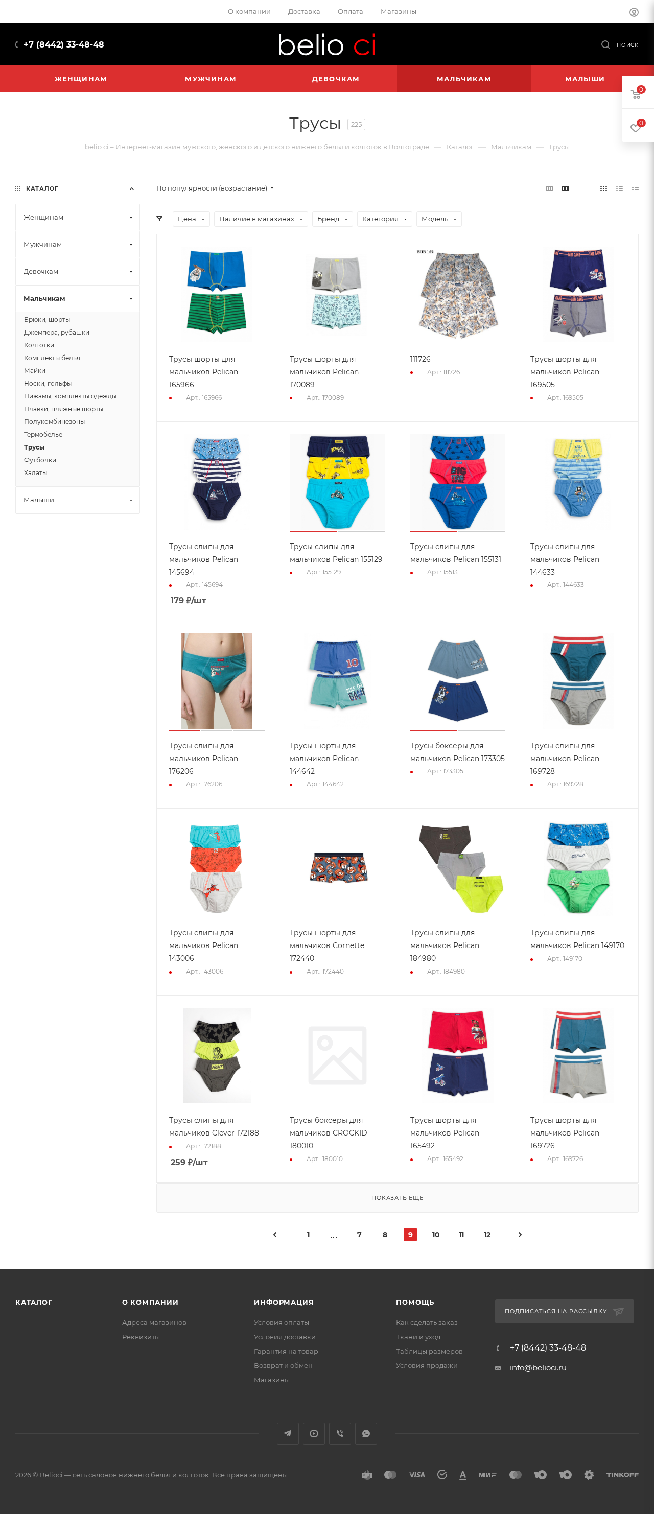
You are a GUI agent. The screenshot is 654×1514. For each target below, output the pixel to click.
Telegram (288, 1434)
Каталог (34, 1302)
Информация (284, 1302)
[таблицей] (635, 188)
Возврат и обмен (283, 1365)
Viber (340, 1434)
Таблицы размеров (429, 1351)
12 (487, 1234)
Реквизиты (141, 1337)
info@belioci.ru (538, 1368)
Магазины (272, 1380)
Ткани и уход (418, 1337)
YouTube (314, 1434)
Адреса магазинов (154, 1322)
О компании (150, 1302)
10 (436, 1234)
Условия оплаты (281, 1322)
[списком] (619, 188)
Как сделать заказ (427, 1322)
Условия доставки (285, 1337)
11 (461, 1234)
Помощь (415, 1302)
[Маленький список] (549, 188)
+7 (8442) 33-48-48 (64, 45)
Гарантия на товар (286, 1351)
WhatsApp (366, 1434)
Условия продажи (427, 1365)
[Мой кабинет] (634, 13)
